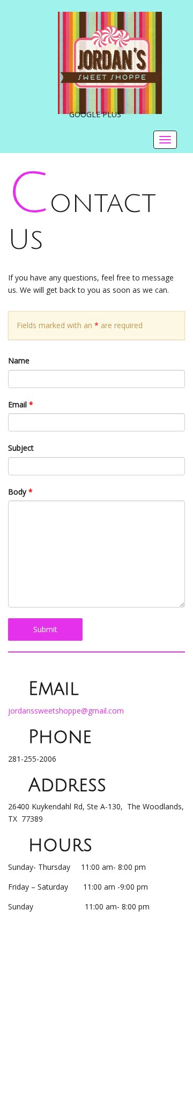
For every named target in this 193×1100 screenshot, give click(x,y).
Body (20, 492)
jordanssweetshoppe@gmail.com (66, 710)
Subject (21, 448)
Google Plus (95, 114)
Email (20, 404)
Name (18, 360)
